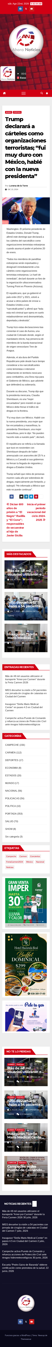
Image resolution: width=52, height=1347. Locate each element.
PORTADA (17, 112)
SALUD (9, 821)
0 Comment (26, 1082)
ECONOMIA (11, 768)
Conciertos (35, 856)
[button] (42, 93)
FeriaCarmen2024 (14, 862)
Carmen (23, 856)
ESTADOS (10, 775)
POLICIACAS (12, 798)
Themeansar (26, 1339)
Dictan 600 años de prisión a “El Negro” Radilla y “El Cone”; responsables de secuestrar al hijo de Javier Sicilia (15, 520)
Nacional (40, 862)
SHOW (9, 829)
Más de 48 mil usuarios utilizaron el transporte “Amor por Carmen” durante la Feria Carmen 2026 (25, 679)
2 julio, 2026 (17, 1143)
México (29, 862)
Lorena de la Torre (18, 185)
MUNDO (8, 112)
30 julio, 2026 (17, 1077)
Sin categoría (12, 836)
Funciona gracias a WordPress (18, 1335)
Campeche (11, 856)
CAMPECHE (12, 745)
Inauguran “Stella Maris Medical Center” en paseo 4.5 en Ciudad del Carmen (24, 707)
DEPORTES (11, 760)
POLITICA (10, 806)
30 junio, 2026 (17, 1175)
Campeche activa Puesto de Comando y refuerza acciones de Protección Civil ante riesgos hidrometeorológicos (25, 721)
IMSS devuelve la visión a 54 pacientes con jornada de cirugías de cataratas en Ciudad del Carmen (26, 693)
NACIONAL (11, 791)
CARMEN (10, 752)
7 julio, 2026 (17, 1110)
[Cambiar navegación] (23, 93)
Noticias (9, 867)
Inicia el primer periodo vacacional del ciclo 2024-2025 (36, 512)
